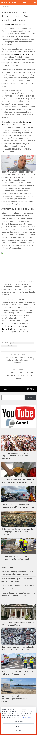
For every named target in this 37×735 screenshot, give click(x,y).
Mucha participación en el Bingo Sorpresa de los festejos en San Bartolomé (14, 455)
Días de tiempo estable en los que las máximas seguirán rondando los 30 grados (17, 698)
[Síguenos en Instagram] (34, 389)
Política (5, 7)
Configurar (18, 731)
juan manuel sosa (28, 343)
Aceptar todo (18, 721)
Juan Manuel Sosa (21, 54)
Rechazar (18, 726)
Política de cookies (25, 717)
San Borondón (12, 346)
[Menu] (34, 2)
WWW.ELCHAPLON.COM (14, 2)
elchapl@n (9, 24)
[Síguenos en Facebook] (28, 389)
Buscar (30, 398)
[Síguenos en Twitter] (31, 389)
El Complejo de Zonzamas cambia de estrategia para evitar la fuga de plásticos (17, 531)
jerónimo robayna (15, 343)
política (4, 346)
